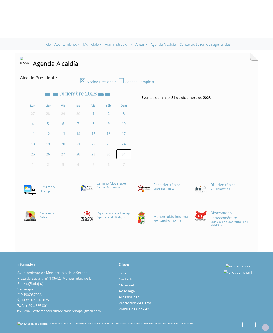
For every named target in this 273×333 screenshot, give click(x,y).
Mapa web (127, 285)
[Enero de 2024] (107, 94)
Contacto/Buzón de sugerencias (205, 44)
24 (124, 144)
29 (93, 154)
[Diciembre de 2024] (101, 94)
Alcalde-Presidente (98, 81)
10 (124, 123)
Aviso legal (127, 291)
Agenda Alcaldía (163, 44)
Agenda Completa (136, 81)
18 (33, 144)
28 (78, 154)
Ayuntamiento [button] (65, 44)
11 (33, 133)
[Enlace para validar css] (238, 265)
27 (63, 154)
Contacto (126, 279)
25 (33, 154)
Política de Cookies (134, 309)
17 (124, 133)
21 (78, 144)
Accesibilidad (129, 297)
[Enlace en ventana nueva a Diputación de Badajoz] (33, 323)
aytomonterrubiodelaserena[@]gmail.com (67, 311)
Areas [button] (140, 44)
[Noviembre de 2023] (56, 94)
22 (93, 144)
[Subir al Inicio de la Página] (265, 327)
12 (48, 133)
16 (108, 133)
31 (124, 154)
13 (63, 133)
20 (63, 144)
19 (48, 144)
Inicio (46, 44)
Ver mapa (25, 289)
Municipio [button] (91, 44)
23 (108, 144)
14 (78, 133)
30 (108, 154)
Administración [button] (117, 44)
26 (48, 154)
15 (93, 133)
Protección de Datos (135, 303)
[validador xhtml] (238, 272)
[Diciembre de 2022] (48, 94)
